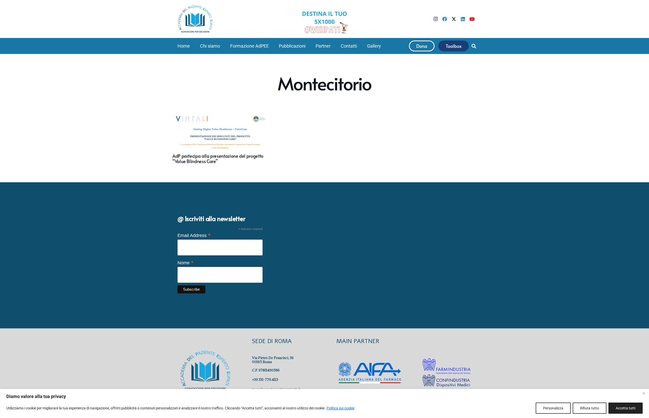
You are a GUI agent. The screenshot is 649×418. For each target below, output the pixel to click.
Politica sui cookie (340, 408)
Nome (185, 263)
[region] (324, 403)
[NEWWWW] (324, 22)
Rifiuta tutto (589, 408)
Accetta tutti (625, 408)
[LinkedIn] (462, 19)
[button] (223, 46)
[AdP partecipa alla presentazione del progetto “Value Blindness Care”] (221, 139)
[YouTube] (472, 19)
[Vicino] (644, 393)
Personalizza (553, 408)
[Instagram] (435, 19)
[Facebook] (444, 19)
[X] (453, 19)
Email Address (194, 235)
